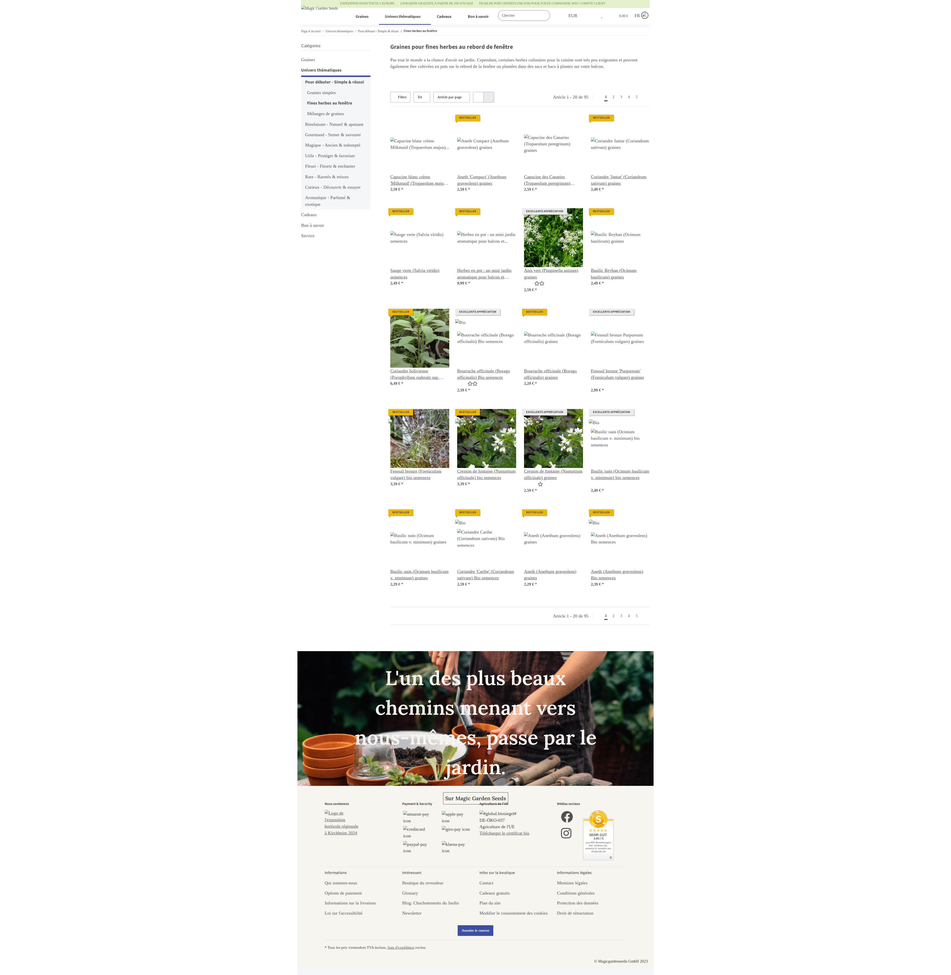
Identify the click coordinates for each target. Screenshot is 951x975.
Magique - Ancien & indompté (332, 145)
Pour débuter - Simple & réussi (334, 82)
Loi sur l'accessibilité (344, 913)
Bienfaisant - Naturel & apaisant (334, 124)
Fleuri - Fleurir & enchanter (330, 166)
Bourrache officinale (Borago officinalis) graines (550, 374)
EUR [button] (572, 15)
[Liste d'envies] (602, 15)
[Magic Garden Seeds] (319, 13)
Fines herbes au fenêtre (329, 103)
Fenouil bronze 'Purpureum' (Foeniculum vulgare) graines (617, 374)
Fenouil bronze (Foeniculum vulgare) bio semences (415, 474)
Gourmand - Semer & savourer (333, 134)
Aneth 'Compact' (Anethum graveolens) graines (481, 180)
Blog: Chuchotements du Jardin (430, 902)
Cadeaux (309, 214)
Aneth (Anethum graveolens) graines (550, 574)
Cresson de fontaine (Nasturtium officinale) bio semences (486, 474)
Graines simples (321, 92)
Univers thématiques (321, 70)
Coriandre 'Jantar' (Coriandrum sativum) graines (618, 180)
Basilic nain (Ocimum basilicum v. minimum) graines (419, 574)
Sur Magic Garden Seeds (475, 798)
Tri (420, 97)
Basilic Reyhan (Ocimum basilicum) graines (613, 273)
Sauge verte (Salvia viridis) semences (414, 273)
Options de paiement (343, 893)
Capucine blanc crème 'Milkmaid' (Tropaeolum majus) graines (418, 180)
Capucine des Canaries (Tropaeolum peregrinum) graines (547, 180)
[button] (591, 15)
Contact (486, 882)
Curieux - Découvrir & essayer (333, 187)
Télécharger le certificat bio (504, 833)
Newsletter (412, 913)
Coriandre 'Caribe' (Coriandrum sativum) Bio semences (485, 574)
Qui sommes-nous (341, 882)
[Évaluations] (534, 283)
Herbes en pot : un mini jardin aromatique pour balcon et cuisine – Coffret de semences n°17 (484, 274)
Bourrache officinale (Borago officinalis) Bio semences (483, 374)
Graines (308, 59)
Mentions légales (572, 882)
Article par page (449, 97)
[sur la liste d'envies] (440, 123)
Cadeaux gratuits (494, 893)
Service (308, 235)
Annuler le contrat (475, 930)
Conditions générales (576, 893)
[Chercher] (555, 15)
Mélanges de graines (325, 113)
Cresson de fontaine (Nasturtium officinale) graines (553, 474)
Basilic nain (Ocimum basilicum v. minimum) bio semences (620, 474)
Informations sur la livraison (350, 902)
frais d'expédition (401, 947)
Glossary (410, 893)
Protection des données (577, 902)
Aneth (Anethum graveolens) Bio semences (617, 574)
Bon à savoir (312, 225)
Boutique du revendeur (422, 882)
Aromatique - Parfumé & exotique (327, 200)
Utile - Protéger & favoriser (330, 155)
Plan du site (490, 902)
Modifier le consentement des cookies (513, 913)
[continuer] (645, 97)
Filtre (401, 97)
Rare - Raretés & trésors (327, 176)
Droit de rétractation (575, 913)
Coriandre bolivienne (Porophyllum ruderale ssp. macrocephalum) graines (414, 374)
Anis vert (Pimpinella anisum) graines (551, 273)
